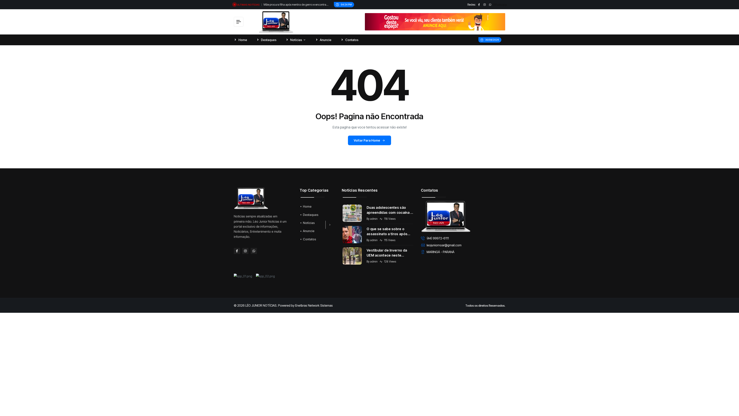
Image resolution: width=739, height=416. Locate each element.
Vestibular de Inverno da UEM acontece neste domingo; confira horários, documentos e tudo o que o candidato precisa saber (390, 253)
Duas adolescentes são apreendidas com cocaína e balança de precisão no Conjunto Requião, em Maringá (390, 210)
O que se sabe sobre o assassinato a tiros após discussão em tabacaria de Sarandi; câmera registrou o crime (390, 232)
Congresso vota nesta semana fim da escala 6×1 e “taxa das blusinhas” (297, 5)
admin (374, 218)
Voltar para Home (367, 140)
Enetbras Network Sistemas (314, 305)
